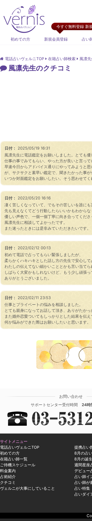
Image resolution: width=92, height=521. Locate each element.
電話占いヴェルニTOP (19, 447)
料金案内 (8, 470)
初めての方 (20, 39)
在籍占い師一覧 (13, 458)
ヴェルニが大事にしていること (27, 488)
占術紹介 (8, 476)
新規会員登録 (56, 39)
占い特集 (82, 488)
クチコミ (8, 482)
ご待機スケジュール (17, 464)
